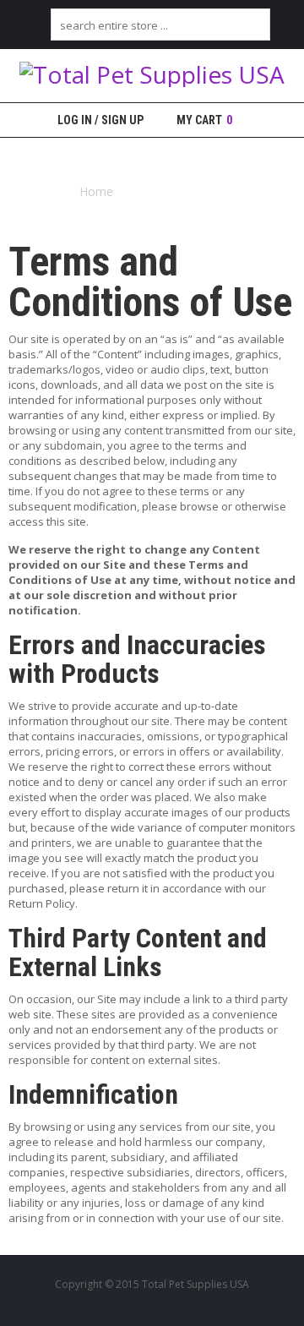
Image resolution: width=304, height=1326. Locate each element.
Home (96, 191)
